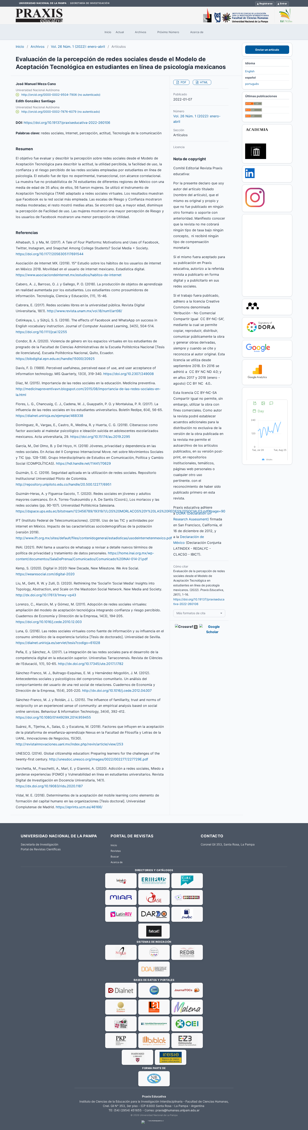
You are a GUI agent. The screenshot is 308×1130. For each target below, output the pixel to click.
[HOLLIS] (137, 1057)
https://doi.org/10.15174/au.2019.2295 (100, 436)
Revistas (116, 850)
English (250, 71)
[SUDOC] (187, 914)
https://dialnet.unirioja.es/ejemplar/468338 (49, 416)
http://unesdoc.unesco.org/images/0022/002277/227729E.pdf (98, 759)
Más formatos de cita (190, 613)
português (252, 83)
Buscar (115, 856)
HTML (203, 82)
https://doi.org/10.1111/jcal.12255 (41, 332)
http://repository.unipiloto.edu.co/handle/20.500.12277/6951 (63, 484)
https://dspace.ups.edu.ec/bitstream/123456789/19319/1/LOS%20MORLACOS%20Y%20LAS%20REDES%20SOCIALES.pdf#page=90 (120, 511)
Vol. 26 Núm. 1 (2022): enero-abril (78, 46)
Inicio (108, 32)
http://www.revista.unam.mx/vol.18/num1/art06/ (84, 311)
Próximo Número (168, 32)
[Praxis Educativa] (154, 15)
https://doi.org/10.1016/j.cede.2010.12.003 (49, 622)
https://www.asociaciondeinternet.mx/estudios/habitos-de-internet (69, 275)
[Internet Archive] (255, 158)
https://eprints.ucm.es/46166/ (79, 807)
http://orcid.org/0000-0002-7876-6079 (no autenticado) (60, 111)
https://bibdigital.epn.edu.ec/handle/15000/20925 (55, 359)
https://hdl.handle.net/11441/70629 (83, 463)
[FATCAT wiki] (154, 931)
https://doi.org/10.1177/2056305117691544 (49, 254)
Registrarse (266, 3)
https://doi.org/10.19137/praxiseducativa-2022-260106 (67, 122)
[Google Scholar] (258, 352)
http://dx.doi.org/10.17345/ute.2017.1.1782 (90, 664)
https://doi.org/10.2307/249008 (128, 374)
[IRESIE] (170, 1057)
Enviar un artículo (267, 49)
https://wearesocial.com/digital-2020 (45, 574)
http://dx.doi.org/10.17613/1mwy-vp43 (46, 595)
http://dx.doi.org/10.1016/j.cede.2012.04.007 (117, 690)
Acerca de (196, 32)
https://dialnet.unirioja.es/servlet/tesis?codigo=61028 (58, 643)
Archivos (140, 32)
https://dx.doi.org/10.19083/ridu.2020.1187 (49, 786)
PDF (183, 82)
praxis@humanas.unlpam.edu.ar (177, 1110)
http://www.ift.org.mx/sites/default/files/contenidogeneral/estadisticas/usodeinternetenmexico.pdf (94, 538)
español (250, 77)
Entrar (283, 3)
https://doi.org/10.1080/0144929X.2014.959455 (53, 717)
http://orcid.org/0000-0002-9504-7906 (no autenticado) (60, 94)
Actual (120, 32)
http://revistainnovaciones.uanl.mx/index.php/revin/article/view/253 (69, 744)
